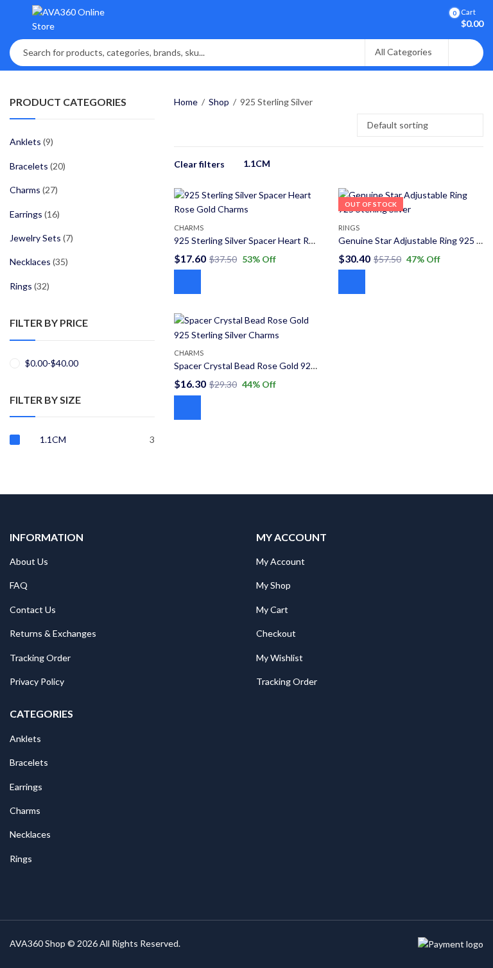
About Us (29, 561)
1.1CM (256, 163)
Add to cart (187, 282)
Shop (219, 101)
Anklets (25, 141)
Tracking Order (40, 657)
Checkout (276, 633)
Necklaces (30, 261)
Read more (351, 282)
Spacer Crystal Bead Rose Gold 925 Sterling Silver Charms (290, 365)
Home (186, 101)
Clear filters (199, 164)
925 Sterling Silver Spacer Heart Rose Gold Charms (275, 240)
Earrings (26, 214)
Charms (188, 227)
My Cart (272, 609)
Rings (348, 227)
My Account (280, 561)
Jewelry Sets (35, 237)
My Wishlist (279, 657)
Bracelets (29, 165)
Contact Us (33, 609)
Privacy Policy (37, 681)
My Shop (273, 585)
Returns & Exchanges (53, 633)
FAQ (19, 585)
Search (466, 52)
